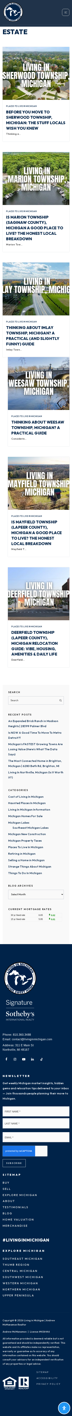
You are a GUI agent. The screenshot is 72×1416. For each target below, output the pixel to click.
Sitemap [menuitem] (43, 1372)
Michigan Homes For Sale (25, 816)
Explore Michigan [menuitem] (20, 1195)
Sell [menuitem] (7, 1189)
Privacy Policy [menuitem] (49, 1384)
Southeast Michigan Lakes (30, 827)
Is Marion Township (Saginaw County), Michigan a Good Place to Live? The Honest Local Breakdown (34, 228)
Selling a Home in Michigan (26, 860)
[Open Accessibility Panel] (64, 1408)
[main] (36, 472)
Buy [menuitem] (6, 1182)
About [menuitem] (9, 1201)
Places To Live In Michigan (21, 106)
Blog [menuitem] (7, 1213)
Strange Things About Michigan (29, 866)
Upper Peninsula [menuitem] (18, 1295)
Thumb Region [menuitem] (16, 1264)
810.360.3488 (22, 1034)
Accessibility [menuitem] (47, 1378)
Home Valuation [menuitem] (18, 1219)
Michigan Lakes (18, 822)
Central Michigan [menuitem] (20, 1271)
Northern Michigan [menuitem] (21, 1289)
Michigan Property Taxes (25, 840)
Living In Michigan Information (29, 809)
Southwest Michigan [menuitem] (23, 1277)
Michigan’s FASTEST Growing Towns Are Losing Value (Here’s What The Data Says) (35, 749)
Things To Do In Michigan (25, 873)
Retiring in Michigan (21, 853)
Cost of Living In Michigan (26, 796)
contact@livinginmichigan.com (32, 1039)
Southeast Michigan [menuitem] (23, 1258)
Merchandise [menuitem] (15, 1225)
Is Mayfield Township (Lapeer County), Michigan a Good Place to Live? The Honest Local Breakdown (36, 533)
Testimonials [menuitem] (15, 1207)
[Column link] (19, 12)
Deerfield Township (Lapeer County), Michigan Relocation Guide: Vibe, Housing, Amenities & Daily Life (34, 643)
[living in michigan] (20, 978)
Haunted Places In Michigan (27, 803)
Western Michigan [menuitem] (20, 1283)
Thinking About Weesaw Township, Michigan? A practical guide (37, 428)
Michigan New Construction (27, 834)
